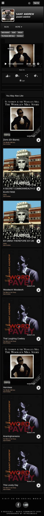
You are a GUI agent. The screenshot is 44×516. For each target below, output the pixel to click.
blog (6, 27)
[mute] (34, 63)
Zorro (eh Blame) (11, 139)
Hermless (20, 36)
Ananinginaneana (11, 436)
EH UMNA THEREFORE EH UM (18, 240)
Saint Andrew (5, 32)
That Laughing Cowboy (14, 338)
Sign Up (36, 3)
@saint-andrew (23, 17)
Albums (20, 32)
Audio (13, 32)
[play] (5, 63)
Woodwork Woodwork (13, 289)
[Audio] (3, 41)
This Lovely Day (10, 484)
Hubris (5, 194)
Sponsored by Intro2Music (22, 513)
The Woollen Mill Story (8, 36)
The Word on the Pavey (9, 292)
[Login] (29, 2)
